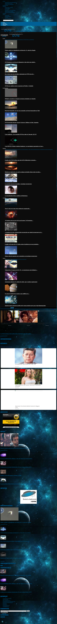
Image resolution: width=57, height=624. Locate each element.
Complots (4, 13)
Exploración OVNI (3, 335)
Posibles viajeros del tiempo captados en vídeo (10, 475)
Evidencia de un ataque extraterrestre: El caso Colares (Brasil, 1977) (16, 467)
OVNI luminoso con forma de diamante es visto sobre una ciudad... (15, 532)
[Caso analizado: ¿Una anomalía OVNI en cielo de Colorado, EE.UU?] (11, 132)
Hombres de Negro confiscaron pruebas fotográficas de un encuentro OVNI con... (19, 558)
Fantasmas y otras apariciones (10, 10)
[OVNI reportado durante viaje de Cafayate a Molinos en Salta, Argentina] (11, 120)
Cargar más (2, 561)
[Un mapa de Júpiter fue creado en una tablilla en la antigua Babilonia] (11, 291)
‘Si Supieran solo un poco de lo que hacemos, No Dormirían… (19, 220)
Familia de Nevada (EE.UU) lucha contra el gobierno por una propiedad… (22, 244)
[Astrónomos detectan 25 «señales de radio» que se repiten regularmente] (11, 279)
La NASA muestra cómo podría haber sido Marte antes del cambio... (16, 333)
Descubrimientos (8, 16)
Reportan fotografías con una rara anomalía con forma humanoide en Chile (22, 110)
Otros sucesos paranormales (10, 12)
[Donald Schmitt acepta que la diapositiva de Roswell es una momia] (9, 446)
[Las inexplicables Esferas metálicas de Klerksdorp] (11, 193)
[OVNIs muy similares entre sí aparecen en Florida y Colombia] (11, 83)
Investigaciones (5, 5)
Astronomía (7, 15)
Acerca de (4, 23)
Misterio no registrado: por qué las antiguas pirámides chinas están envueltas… (23, 172)
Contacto (4, 25)
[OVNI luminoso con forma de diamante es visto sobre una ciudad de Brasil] (3, 530)
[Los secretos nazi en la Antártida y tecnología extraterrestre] (11, 181)
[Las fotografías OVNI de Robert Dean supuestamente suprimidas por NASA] (3, 481)
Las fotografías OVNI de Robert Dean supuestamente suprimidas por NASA (17, 483)
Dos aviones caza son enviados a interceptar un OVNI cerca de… (19, 74)
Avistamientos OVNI (8, 3)
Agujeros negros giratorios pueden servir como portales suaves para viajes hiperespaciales (25, 305)
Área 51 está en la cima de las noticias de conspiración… (17, 208)
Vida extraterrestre (8, 18)
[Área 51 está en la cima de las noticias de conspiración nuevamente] (11, 206)
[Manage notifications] (2, 621)
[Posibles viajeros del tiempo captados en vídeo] (3, 473)
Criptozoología (7, 8)
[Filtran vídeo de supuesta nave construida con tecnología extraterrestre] (11, 253)
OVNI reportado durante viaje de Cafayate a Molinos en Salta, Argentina (21, 122)
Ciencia (4, 14)
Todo (6, 39)
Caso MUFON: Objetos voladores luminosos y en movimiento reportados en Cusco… (24, 146)
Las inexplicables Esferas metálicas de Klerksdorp (16, 195)
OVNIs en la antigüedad (9, 4)
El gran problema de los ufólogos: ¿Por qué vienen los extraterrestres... (16, 458)
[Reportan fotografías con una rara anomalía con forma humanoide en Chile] (11, 108)
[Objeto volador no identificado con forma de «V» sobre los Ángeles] (11, 48)
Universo (6, 17)
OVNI (4, 1)
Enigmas (4, 6)
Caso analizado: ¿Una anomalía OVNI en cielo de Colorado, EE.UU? (21, 134)
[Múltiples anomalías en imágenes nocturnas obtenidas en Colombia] (11, 96)
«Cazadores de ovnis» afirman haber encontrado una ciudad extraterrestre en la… (23, 232)
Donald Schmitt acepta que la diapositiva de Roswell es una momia (15, 448)
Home (4, 22)
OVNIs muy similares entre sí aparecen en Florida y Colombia (19, 85)
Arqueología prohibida (9, 7)
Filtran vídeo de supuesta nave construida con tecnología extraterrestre (21, 256)
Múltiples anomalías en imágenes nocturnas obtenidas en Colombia (20, 98)
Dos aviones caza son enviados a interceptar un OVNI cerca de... (15, 541)
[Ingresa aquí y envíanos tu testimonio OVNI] (28, 503)
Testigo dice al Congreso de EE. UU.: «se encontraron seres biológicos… (21, 270)
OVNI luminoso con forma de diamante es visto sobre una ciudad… (20, 62)
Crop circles (7, 9)
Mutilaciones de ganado (9, 11)
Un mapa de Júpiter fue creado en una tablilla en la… (17, 293)
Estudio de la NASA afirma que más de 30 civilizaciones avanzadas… (20, 160)
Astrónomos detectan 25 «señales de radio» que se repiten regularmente (21, 281)
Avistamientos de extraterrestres (10, 2)
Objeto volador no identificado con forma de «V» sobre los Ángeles (20, 50)
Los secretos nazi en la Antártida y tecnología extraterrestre (18, 183)
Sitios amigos (5, 24)
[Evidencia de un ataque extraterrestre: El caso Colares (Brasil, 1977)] (3, 464)
